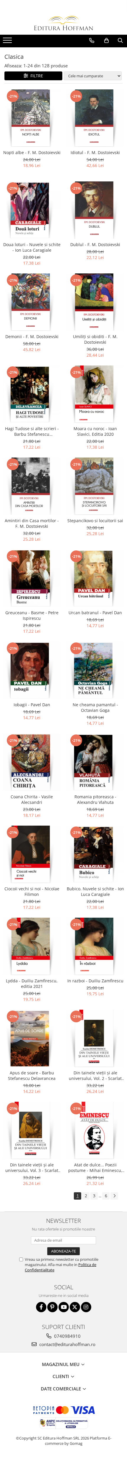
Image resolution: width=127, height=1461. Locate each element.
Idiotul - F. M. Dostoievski (95, 152)
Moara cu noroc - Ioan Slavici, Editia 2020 (95, 431)
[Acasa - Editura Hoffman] (63, 23)
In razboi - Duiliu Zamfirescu (95, 981)
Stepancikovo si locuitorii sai (95, 520)
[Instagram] (86, 1307)
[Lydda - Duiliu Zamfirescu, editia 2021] (32, 946)
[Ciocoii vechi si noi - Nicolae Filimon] (32, 854)
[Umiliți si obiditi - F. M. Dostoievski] (95, 302)
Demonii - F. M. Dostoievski (31, 336)
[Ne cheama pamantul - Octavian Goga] (95, 670)
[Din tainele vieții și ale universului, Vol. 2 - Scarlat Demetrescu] (95, 1038)
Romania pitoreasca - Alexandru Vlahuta (95, 799)
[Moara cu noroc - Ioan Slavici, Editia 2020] (95, 394)
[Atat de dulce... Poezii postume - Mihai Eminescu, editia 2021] (95, 1130)
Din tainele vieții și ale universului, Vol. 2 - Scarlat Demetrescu (95, 1075)
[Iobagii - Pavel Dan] (32, 670)
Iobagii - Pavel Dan (32, 704)
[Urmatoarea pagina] (114, 1196)
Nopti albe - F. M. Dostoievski (32, 152)
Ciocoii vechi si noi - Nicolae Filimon (31, 891)
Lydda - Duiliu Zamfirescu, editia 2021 (32, 983)
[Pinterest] (52, 1307)
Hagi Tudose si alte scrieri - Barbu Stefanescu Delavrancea (32, 431)
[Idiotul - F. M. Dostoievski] (95, 118)
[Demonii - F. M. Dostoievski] (32, 302)
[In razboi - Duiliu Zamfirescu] (95, 946)
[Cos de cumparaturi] (106, 40)
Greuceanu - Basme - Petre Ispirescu (31, 615)
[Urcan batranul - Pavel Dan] (95, 578)
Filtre (35, 76)
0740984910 (67, 1336)
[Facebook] (41, 1307)
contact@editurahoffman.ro (66, 1344)
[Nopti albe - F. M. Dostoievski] (32, 118)
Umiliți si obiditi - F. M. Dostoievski (95, 339)
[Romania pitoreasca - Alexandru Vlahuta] (95, 762)
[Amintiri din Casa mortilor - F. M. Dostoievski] (32, 486)
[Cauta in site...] (120, 40)
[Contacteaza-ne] (91, 40)
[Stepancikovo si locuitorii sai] (95, 486)
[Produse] (8, 42)
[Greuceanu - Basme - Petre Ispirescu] (32, 578)
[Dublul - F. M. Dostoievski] (95, 210)
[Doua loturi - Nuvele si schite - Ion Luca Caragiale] (32, 210)
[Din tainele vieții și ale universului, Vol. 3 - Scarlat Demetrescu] (32, 1130)
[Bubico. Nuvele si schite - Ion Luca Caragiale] (95, 854)
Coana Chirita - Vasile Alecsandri (32, 799)
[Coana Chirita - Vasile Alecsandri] (32, 762)
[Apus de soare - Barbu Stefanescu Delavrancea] (32, 1038)
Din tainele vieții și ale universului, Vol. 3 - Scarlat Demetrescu (31, 1167)
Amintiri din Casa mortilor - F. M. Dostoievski (32, 523)
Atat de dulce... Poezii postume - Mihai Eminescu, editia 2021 (95, 1167)
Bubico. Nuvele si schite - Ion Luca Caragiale (95, 891)
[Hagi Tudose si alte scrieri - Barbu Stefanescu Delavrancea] (32, 394)
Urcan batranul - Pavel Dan (95, 612)
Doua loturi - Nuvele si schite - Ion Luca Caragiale (32, 247)
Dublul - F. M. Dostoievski (95, 244)
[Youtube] (63, 1307)
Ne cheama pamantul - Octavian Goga (95, 707)
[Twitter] (75, 1307)
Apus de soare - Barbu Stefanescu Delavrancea (32, 1075)
